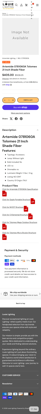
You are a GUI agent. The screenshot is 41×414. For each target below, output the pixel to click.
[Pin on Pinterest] (21, 118)
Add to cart (28, 100)
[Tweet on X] (11, 118)
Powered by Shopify (23, 408)
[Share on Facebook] (16, 118)
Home (4, 13)
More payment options (20, 113)
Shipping (5, 79)
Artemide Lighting (8, 58)
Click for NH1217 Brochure (13, 207)
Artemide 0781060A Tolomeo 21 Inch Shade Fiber (18, 15)
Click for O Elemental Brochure (15, 215)
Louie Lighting (12, 408)
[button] (26, 5)
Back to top (20, 303)
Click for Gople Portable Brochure (16, 199)
